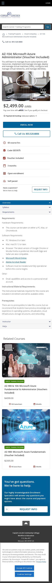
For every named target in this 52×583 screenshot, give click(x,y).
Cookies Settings (24, 574)
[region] (24, 562)
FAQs (4, 326)
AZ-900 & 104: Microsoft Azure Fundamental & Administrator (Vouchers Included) (25, 389)
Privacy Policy (41, 561)
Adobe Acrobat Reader (16, 262)
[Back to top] (26, 533)
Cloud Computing (30, 34)
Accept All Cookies (24, 568)
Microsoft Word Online (16, 258)
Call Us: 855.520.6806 (12, 42)
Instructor (6, 321)
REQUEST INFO (41, 189)
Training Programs (14, 34)
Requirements (8, 212)
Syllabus (5, 207)
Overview (6, 202)
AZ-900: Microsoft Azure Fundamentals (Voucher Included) (25, 453)
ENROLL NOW (26, 125)
